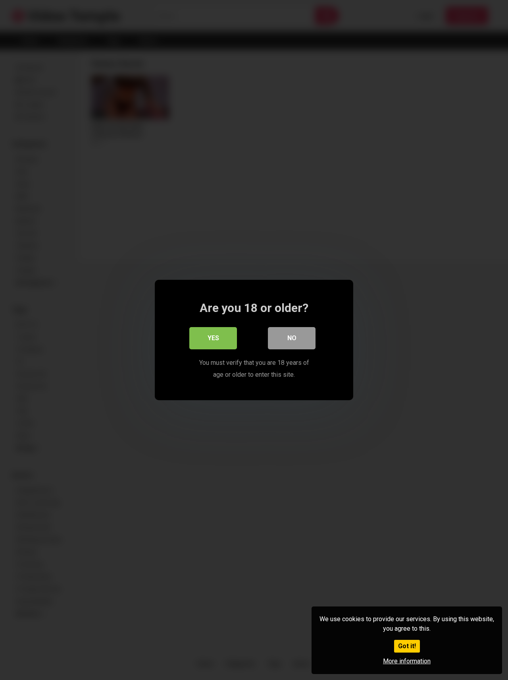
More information (407, 661)
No (291, 338)
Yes (213, 338)
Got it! (407, 646)
